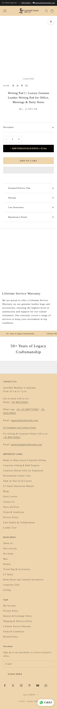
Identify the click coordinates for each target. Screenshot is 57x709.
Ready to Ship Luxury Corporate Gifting (24, 460)
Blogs (6, 491)
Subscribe (15, 674)
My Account (9, 606)
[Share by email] (26, 85)
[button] (28, 170)
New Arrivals (10, 548)
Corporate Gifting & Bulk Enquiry (21, 465)
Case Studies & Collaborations (19, 522)
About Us (8, 543)
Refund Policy (10, 637)
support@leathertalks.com (45, 3)
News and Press (11, 507)
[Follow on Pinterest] (29, 685)
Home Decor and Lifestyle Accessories (23, 579)
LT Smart (8, 574)
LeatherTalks (28, 79)
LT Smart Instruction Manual (18, 486)
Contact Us (9, 502)
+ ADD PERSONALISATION (28, 148)
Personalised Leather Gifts (17, 476)
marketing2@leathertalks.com (26, 444)
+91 (18, 409)
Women (7, 564)
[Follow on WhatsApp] (46, 685)
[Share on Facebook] (13, 85)
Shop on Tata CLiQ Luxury (17, 481)
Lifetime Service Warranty (17, 626)
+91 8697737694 (29, 409)
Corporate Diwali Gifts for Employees (23, 470)
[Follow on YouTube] (37, 685)
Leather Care (10, 528)
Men (5, 559)
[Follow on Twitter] (13, 685)
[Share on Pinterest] (22, 85)
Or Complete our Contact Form (19, 427)
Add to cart (28, 161)
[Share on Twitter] (17, 85)
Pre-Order (8, 554)
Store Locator (10, 496)
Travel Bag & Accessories (16, 569)
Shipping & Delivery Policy (17, 621)
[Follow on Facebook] (4, 685)
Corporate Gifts (11, 585)
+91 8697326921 (19, 402)
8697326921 (26, 3)
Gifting (7, 590)
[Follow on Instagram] (21, 685)
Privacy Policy (11, 517)
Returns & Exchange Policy (17, 616)
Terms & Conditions (13, 512)
